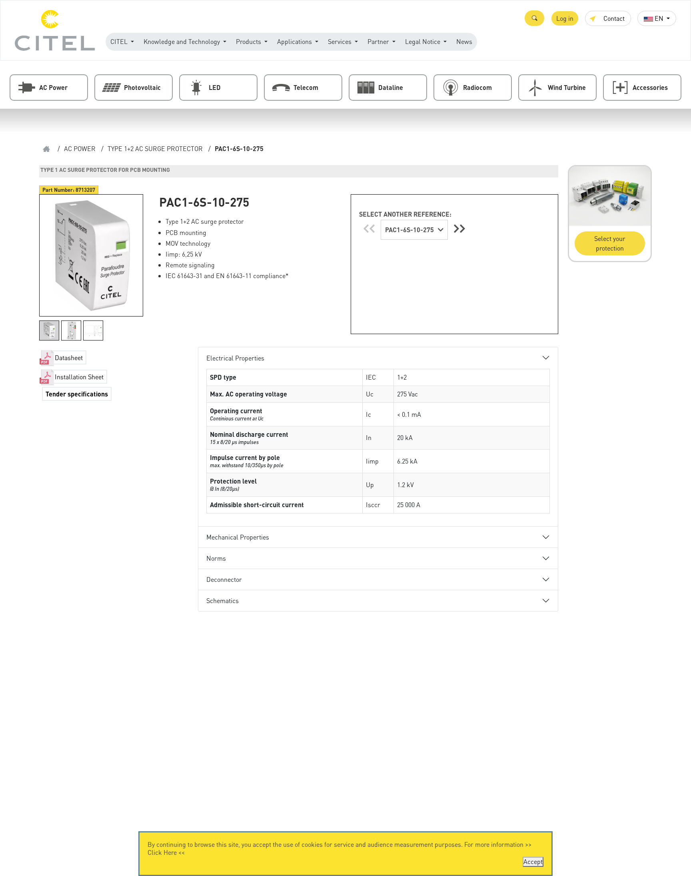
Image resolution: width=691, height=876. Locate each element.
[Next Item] (459, 228)
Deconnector (224, 579)
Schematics (222, 600)
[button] (534, 18)
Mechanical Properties (237, 537)
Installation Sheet (79, 376)
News (464, 41)
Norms (216, 558)
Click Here (162, 852)
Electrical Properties (235, 358)
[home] (46, 149)
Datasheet (69, 357)
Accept (533, 861)
